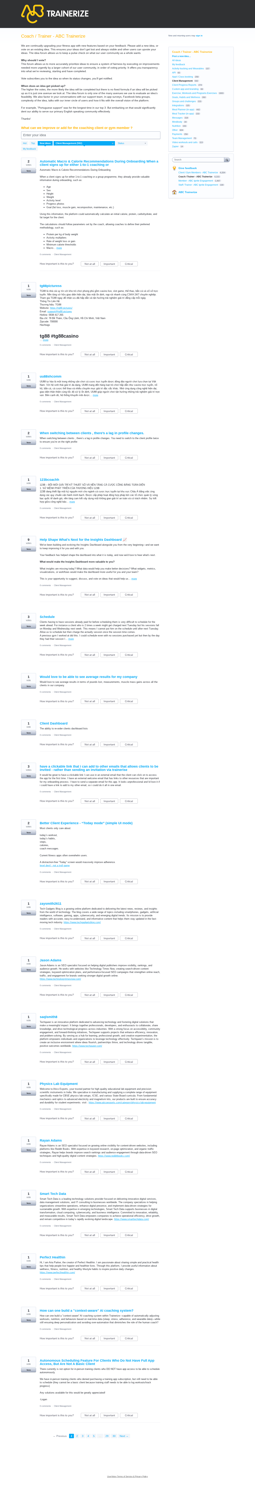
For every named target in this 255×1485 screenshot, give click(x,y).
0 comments (45, 254)
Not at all (92, 264)
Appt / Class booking (182, 76)
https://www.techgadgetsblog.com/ (82, 922)
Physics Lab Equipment (59, 1084)
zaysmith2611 (50, 903)
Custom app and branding (185, 89)
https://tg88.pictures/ (61, 308)
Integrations (178, 105)
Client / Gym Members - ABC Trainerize (198, 172)
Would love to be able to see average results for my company (88, 677)
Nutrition (176, 126)
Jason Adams (50, 960)
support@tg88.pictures (59, 311)
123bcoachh (49, 480)
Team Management (182, 138)
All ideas (176, 60)
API (174, 72)
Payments (177, 134)
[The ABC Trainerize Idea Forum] (54, 14)
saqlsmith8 (48, 1017)
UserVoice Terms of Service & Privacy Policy (127, 1476)
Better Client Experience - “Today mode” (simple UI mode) (86, 823)
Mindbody (177, 122)
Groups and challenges (184, 101)
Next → (124, 1435)
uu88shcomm (50, 376)
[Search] (227, 159)
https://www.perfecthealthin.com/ (57, 1272)
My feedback (29, 149)
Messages (177, 117)
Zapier (175, 146)
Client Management (62, 254)
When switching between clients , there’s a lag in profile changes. (92, 433)
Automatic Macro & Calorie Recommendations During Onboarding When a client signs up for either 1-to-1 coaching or (99, 163)
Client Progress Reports (184, 85)
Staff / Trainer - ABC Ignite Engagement (198, 185)
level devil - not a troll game (55, 865)
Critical (131, 264)
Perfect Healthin (52, 1257)
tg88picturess (51, 286)
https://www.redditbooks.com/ (114, 1155)
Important (111, 264)
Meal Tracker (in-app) (183, 113)
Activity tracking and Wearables (188, 68)
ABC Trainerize (187, 192)
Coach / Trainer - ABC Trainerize (195, 176)
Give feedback (187, 168)
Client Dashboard (54, 723)
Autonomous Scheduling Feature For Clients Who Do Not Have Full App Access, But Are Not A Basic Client (97, 1362)
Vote (29, 171)
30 (114, 1435)
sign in (199, 35)
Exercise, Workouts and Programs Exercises (194, 93)
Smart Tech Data (53, 1194)
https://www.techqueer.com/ (87, 1045)
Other (175, 130)
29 (106, 1435)
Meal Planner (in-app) (183, 109)
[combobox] (199, 159)
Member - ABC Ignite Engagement (196, 180)
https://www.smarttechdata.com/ (131, 1219)
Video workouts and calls (185, 142)
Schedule (47, 617)
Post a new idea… (181, 56)
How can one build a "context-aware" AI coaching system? (86, 1310)
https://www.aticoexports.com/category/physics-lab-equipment (122, 1102)
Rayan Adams (51, 1140)
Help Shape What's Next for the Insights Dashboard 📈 (83, 540)
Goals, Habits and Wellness (186, 97)
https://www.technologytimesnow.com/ (60, 979)
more (59, 248)
